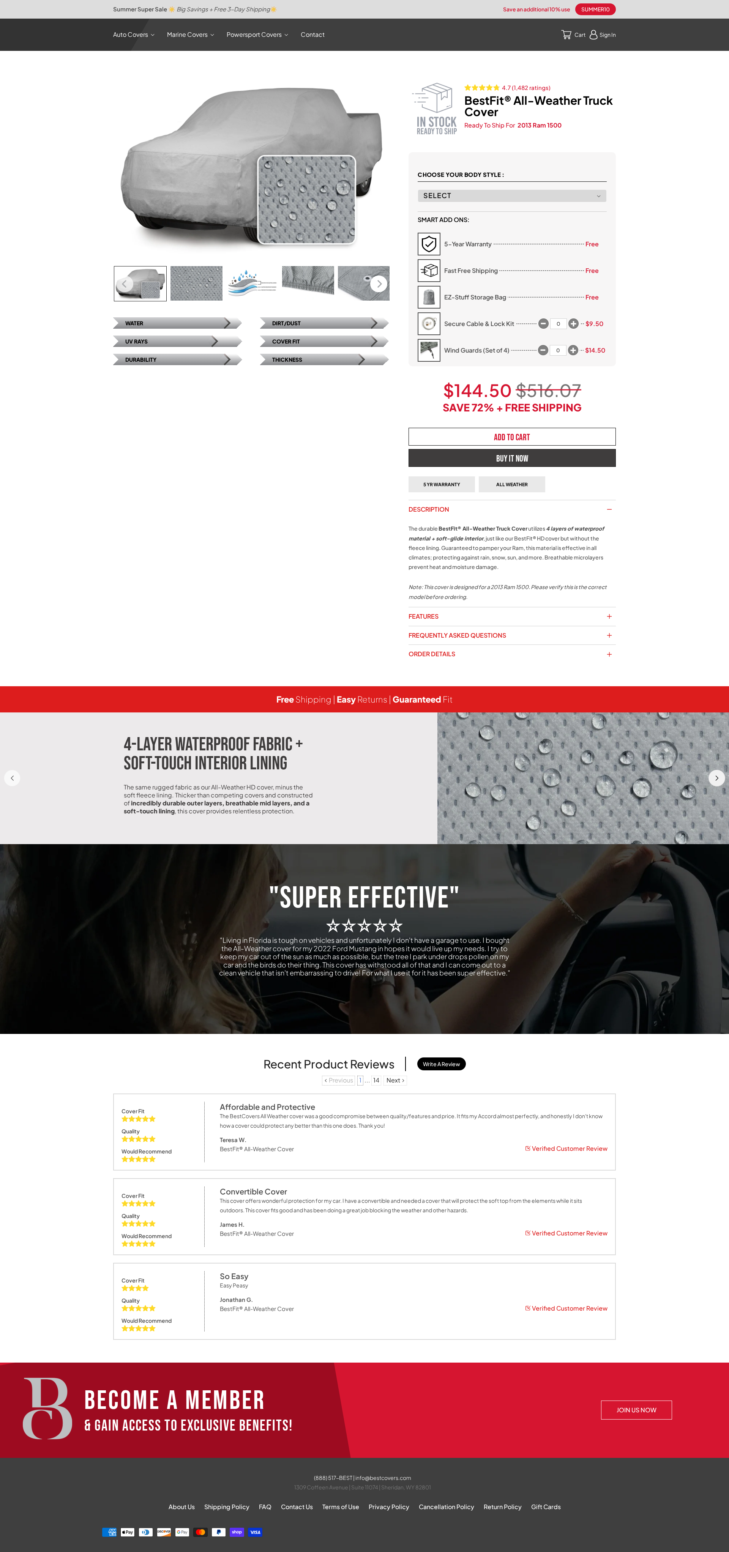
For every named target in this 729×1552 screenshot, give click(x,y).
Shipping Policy (226, 1507)
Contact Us (297, 1507)
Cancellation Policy (446, 1507)
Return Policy (503, 1507)
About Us (182, 1507)
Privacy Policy (389, 1507)
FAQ (265, 1507)
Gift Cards (546, 1507)
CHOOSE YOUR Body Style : (461, 174)
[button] (135, 34)
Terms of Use (340, 1507)
